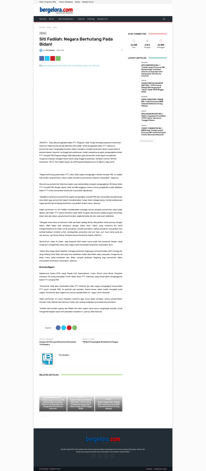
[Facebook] (156, 1)
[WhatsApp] (58, 58)
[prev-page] (40, 415)
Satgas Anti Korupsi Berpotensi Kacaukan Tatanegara (57, 343)
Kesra (55, 27)
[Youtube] (165, 1)
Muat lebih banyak (147, 141)
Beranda (42, 27)
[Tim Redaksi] (41, 50)
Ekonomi (53, 395)
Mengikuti (147, 40)
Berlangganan (161, 40)
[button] (164, 19)
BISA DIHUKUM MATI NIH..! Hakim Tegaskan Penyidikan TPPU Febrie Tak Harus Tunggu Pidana (153, 117)
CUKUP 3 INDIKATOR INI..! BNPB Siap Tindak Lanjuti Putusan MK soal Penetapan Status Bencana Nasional (153, 131)
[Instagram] (159, 1)
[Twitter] (162, 1)
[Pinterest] (52, 58)
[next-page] (44, 415)
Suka (134, 40)
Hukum (80, 397)
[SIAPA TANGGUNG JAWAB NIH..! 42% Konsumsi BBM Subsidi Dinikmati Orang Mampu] (108, 395)
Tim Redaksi (50, 50)
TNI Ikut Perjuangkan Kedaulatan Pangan (100, 342)
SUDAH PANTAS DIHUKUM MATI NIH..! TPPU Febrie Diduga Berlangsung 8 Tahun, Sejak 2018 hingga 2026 (81, 404)
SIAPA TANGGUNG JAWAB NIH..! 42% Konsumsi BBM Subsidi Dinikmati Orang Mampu (109, 405)
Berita (49, 27)
